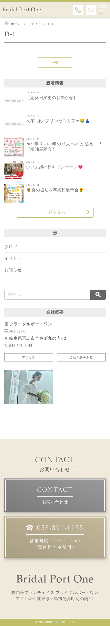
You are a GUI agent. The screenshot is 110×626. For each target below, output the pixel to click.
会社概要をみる (81, 357)
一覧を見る (55, 212)
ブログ (10, 246)
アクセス (28, 357)
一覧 (55, 63)
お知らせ (12, 269)
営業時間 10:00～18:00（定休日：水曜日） (57, 537)
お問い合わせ (55, 501)
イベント (12, 258)
